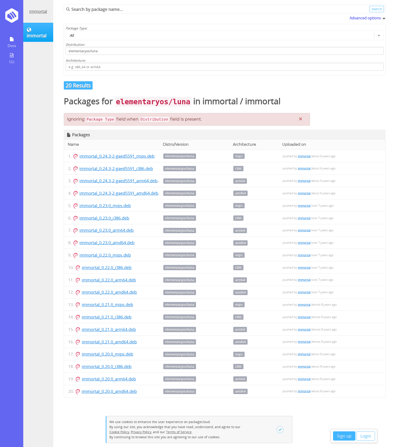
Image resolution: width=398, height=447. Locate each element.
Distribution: (75, 44)
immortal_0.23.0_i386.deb (104, 218)
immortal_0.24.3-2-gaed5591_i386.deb (116, 168)
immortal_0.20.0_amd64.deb (109, 391)
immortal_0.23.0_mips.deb (105, 205)
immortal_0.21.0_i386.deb (107, 317)
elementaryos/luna (179, 156)
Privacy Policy (141, 432)
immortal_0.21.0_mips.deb (107, 304)
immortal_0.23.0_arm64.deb (106, 230)
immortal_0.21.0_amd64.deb (109, 342)
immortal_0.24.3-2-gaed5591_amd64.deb (118, 193)
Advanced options (365, 17)
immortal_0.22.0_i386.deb (107, 267)
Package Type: (76, 28)
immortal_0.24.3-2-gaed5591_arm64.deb (118, 180)
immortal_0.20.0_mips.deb (107, 354)
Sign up (344, 436)
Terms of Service (179, 432)
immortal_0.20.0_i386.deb (107, 366)
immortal (38, 11)
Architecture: (76, 60)
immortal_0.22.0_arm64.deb (109, 280)
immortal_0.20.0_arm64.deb (109, 379)
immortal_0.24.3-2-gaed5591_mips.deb (117, 156)
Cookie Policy (119, 432)
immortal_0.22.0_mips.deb (105, 255)
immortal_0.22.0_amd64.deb (109, 292)
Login (365, 436)
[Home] (11, 17)
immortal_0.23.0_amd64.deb (107, 242)
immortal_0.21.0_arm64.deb (109, 329)
